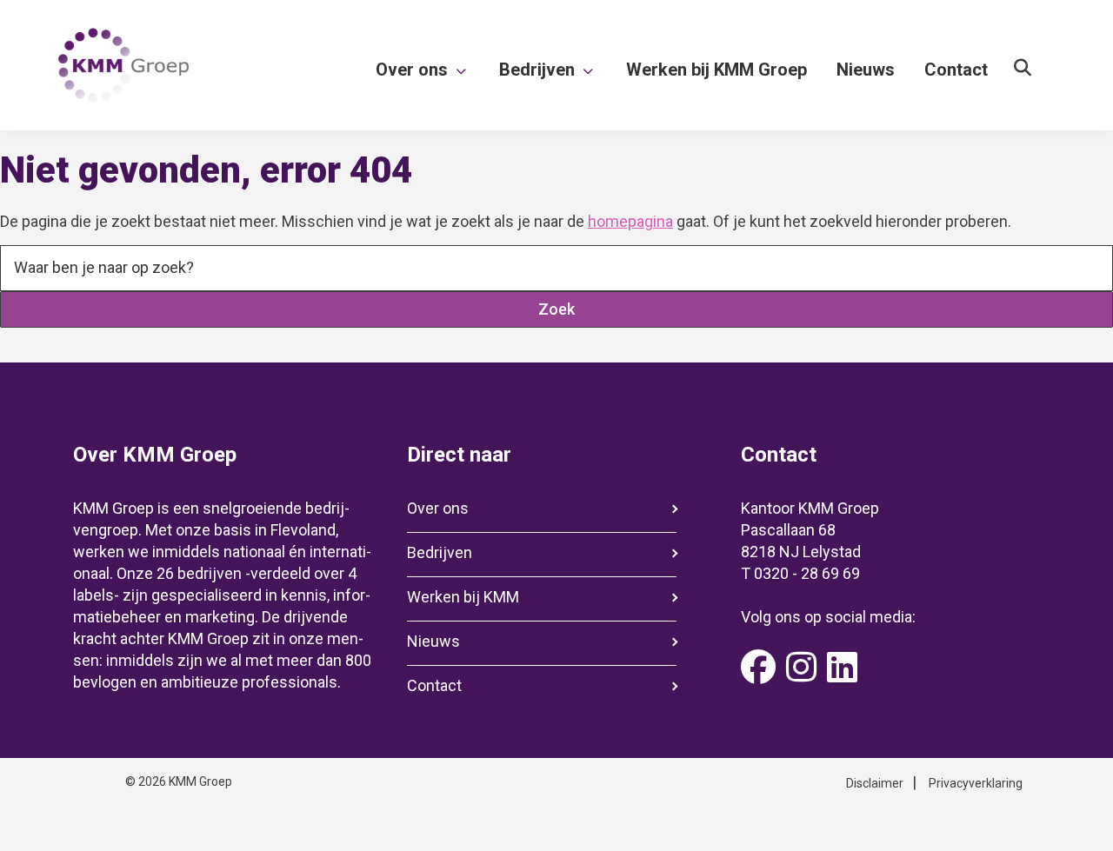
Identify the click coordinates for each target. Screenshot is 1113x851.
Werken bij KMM (463, 597)
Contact (434, 685)
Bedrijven (439, 552)
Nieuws (433, 641)
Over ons (438, 508)
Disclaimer (874, 783)
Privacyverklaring (976, 783)
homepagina (630, 221)
